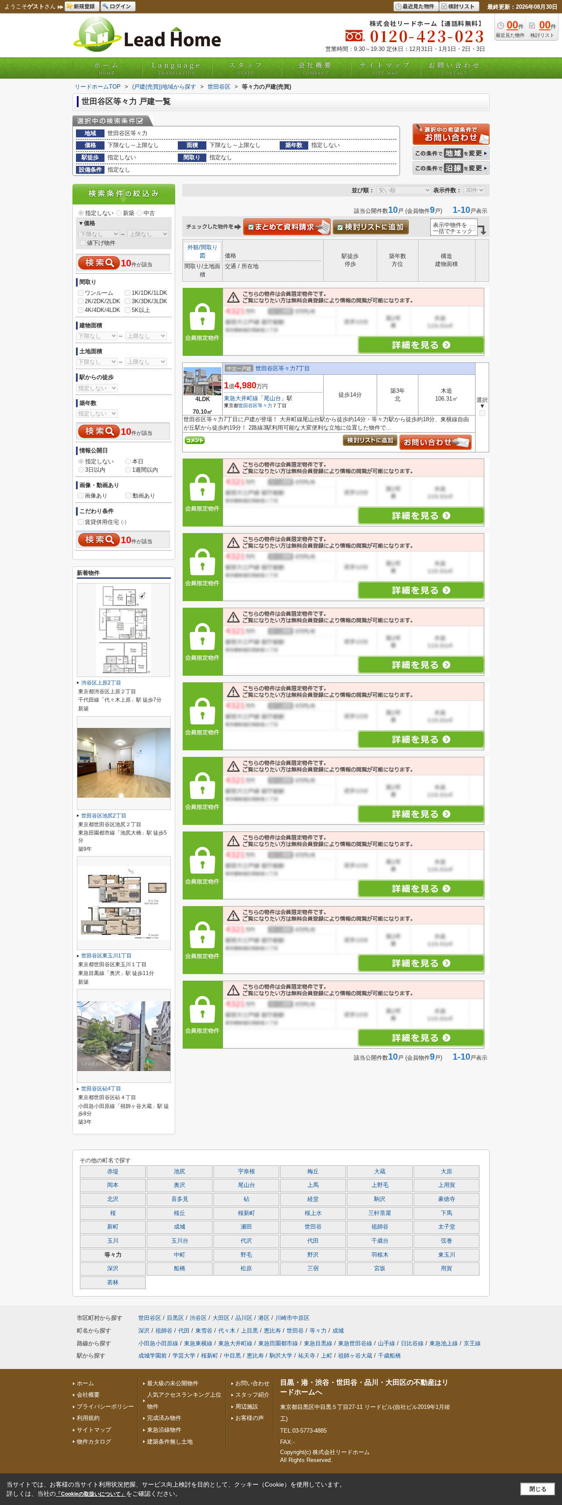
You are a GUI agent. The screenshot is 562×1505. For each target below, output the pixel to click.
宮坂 (379, 1268)
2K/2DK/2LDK (102, 301)
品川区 (243, 1318)
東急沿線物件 (164, 1429)
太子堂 (446, 1227)
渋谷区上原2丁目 (101, 683)
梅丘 (313, 1171)
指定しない (99, 213)
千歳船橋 (389, 1355)
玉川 (113, 1241)
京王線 (472, 1343)
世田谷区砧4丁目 (101, 1089)
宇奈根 (246, 1171)
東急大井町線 (241, 398)
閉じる (538, 1489)
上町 (326, 1355)
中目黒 (232, 1355)
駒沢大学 (281, 1355)
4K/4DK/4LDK (102, 310)
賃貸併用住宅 (105, 522)
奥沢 (179, 1185)
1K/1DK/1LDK (149, 293)
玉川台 (179, 1241)
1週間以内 (145, 469)
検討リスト (461, 6)
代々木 (226, 1330)
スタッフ (246, 68)
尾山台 (272, 398)
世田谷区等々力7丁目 (283, 368)
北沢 (113, 1199)
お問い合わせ (455, 68)
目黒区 (175, 1318)
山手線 (386, 1343)
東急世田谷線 (355, 1343)
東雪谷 (204, 1330)
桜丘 (179, 1213)
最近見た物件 (418, 6)
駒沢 (379, 1199)
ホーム (107, 68)
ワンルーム (99, 293)
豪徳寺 (446, 1199)
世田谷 (313, 1227)
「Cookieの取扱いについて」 (91, 1494)
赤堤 (113, 1171)
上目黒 (249, 1330)
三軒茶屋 (379, 1213)
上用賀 (446, 1185)
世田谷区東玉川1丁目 (106, 956)
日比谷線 (412, 1343)
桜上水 (313, 1213)
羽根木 (380, 1255)
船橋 (179, 1268)
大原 (446, 1171)
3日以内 (95, 469)
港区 (264, 1318)
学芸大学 (184, 1355)
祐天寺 (306, 1355)
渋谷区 (198, 1318)
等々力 (265, 405)
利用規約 (88, 1418)
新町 (113, 1227)
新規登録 (84, 6)
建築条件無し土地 (170, 1441)
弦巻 (446, 1241)
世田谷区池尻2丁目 (103, 816)
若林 (113, 1282)
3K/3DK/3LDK (149, 301)
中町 (179, 1255)
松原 (246, 1268)
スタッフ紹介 (252, 1394)
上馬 (313, 1185)
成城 (179, 1227)
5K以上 (141, 310)
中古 (149, 213)
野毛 (246, 1255)
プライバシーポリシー (105, 1406)
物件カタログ (94, 1441)
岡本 (113, 1185)
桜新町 (246, 1213)
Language (176, 68)
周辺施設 (246, 1406)
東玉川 (446, 1255)
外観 (193, 247)
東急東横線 (198, 1343)
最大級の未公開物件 (172, 1383)
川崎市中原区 (292, 1318)
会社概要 (315, 68)
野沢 (313, 1255)
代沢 (246, 1241)
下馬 (446, 1213)
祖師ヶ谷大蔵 (355, 1355)
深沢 (113, 1268)
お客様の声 (249, 1418)
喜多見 (179, 1199)
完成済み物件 (164, 1418)
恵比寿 (272, 1330)
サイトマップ (385, 68)
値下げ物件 (101, 243)
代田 (313, 1241)
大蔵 (379, 1171)
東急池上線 (443, 1343)
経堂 (313, 1199)
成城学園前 (152, 1355)
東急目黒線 (318, 1343)
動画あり (144, 495)
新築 (128, 213)
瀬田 (246, 1227)
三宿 (313, 1268)
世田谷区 (248, 405)
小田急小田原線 (158, 1343)
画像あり (96, 495)
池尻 (179, 1171)
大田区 (221, 1318)
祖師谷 (380, 1227)
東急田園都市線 (278, 1343)
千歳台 (380, 1241)
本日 (138, 461)
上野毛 (380, 1185)
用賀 (446, 1268)
